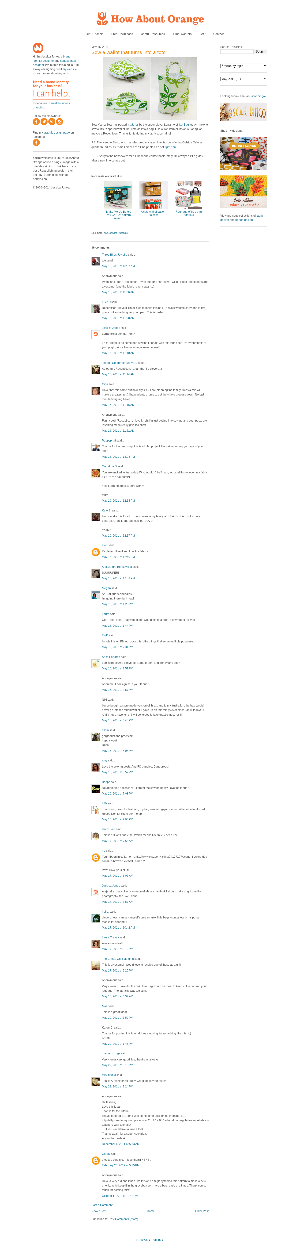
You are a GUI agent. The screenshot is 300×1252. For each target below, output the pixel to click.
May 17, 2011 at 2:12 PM (117, 949)
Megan (106, 588)
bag (106, 232)
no (103, 850)
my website (70, 69)
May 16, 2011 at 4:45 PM (117, 720)
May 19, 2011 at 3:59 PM (117, 1017)
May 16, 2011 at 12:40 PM (118, 557)
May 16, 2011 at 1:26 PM (117, 604)
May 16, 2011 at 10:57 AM (118, 266)
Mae (105, 1006)
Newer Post (98, 1211)
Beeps (106, 782)
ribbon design (244, 220)
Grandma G (109, 466)
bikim (105, 730)
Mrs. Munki (109, 1075)
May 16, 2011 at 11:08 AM (118, 318)
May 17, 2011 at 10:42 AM (118, 927)
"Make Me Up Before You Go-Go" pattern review (118, 215)
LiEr (104, 803)
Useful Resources (153, 34)
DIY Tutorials (95, 34)
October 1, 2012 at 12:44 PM (120, 1196)
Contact (218, 34)
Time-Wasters (182, 34)
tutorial (134, 124)
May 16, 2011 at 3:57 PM (117, 689)
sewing (113, 232)
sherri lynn (108, 829)
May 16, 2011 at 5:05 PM (117, 751)
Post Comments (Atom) (123, 1219)
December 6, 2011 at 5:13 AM (120, 1144)
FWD (105, 635)
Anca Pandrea (111, 657)
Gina (105, 384)
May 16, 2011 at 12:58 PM (118, 578)
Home (151, 1211)
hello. (105, 911)
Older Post (202, 1211)
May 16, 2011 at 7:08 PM (117, 793)
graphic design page (57, 132)
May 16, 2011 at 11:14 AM (118, 374)
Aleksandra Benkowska (117, 566)
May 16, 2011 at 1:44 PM (117, 625)
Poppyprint (109, 440)
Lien (105, 545)
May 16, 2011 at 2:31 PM (117, 647)
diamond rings (111, 1053)
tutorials (123, 232)
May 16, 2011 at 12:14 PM (118, 500)
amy (104, 760)
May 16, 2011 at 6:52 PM (117, 772)
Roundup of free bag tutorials (189, 213)
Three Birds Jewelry (114, 254)
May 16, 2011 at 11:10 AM (118, 353)
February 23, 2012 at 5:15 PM (120, 1165)
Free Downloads (122, 34)
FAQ (202, 34)
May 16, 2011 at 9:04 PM (117, 819)
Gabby (106, 1154)
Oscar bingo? (257, 96)
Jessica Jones (111, 328)
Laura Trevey (110, 937)
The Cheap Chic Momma (118, 958)
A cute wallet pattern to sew (153, 213)
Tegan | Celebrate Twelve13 (120, 363)
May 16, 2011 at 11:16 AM (118, 405)
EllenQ (106, 302)
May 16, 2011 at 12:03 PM (118, 456)
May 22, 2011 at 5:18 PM (117, 1065)
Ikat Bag (184, 124)
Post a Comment (101, 1205)
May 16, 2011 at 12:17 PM (118, 535)
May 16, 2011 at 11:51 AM (118, 430)
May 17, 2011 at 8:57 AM (117, 901)
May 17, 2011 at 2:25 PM (117, 970)
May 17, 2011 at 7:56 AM (117, 841)
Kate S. (106, 510)
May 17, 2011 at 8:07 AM (117, 875)
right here (171, 147)
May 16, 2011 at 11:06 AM (118, 292)
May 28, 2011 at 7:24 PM (117, 1086)
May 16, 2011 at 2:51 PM (117, 668)
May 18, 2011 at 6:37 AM (117, 996)
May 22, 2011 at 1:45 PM (117, 1043)
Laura (105, 614)
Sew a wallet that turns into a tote (128, 52)
